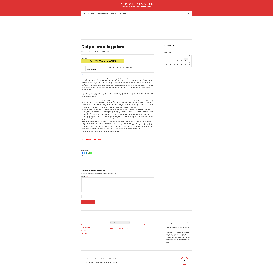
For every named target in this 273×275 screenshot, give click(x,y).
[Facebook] (82, 153)
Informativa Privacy (143, 222)
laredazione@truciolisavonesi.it (174, 241)
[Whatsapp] (91, 153)
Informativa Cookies (143, 224)
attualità (89, 155)
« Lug (165, 69)
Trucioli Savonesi (94, 51)
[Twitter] (84, 153)
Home (85, 13)
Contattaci (122, 13)
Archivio (113, 13)
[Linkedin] (86, 153)
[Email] (89, 153)
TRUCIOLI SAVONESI (136, 4)
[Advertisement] (136, 26)
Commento (84, 176)
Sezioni (92, 13)
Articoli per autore (102, 13)
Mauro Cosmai (106, 51)
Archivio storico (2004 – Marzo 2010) (119, 228)
